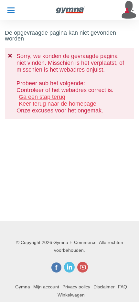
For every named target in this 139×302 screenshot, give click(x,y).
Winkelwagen (71, 294)
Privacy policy (76, 286)
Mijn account (46, 286)
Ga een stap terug (42, 97)
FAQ (122, 286)
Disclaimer (104, 286)
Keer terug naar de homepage (57, 103)
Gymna (22, 286)
